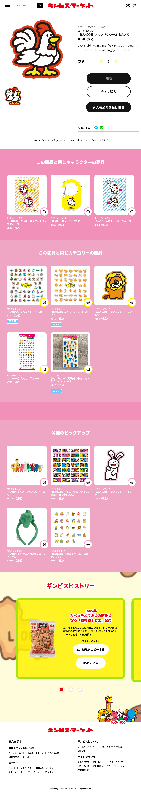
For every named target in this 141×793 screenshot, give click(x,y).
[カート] (133, 5)
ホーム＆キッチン (24, 768)
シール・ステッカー (86, 26)
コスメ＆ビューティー (45, 768)
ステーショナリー (16, 772)
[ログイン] (128, 5)
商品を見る (90, 663)
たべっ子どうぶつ (16, 753)
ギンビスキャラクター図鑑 (110, 746)
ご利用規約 (98, 766)
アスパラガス (53, 753)
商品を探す (15, 741)
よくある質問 (83, 762)
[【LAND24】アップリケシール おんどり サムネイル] (13, 96)
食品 (10, 768)
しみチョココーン (35, 753)
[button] (108, 107)
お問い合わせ (83, 766)
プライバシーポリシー (116, 766)
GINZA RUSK (14, 757)
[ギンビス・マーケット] (70, 5)
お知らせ (81, 750)
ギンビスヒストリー (86, 746)
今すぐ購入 (108, 91)
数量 (81, 61)
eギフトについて (116, 762)
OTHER (26, 757)
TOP (34, 140)
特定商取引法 (83, 770)
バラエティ (48, 772)
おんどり (102, 26)
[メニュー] (7, 5)
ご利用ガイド (99, 762)
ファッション (34, 772)
